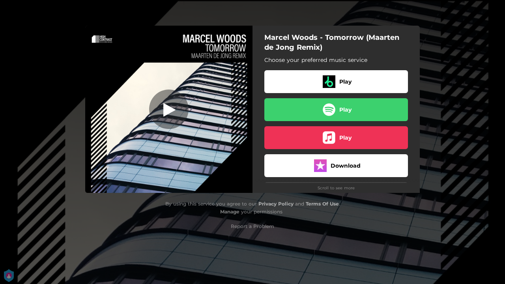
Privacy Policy (276, 204)
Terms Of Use (322, 204)
